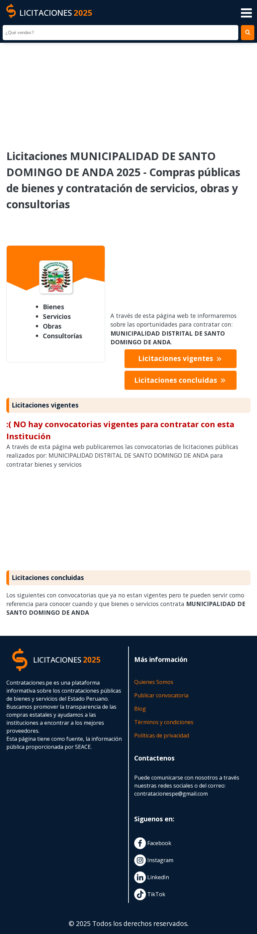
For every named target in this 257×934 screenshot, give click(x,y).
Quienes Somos (153, 682)
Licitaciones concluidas (176, 380)
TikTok (155, 894)
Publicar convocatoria (161, 695)
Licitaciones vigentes (176, 358)
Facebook (158, 843)
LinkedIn (157, 877)
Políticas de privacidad (161, 735)
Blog (140, 708)
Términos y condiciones (163, 722)
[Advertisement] (128, 91)
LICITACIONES (55, 12)
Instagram (159, 860)
